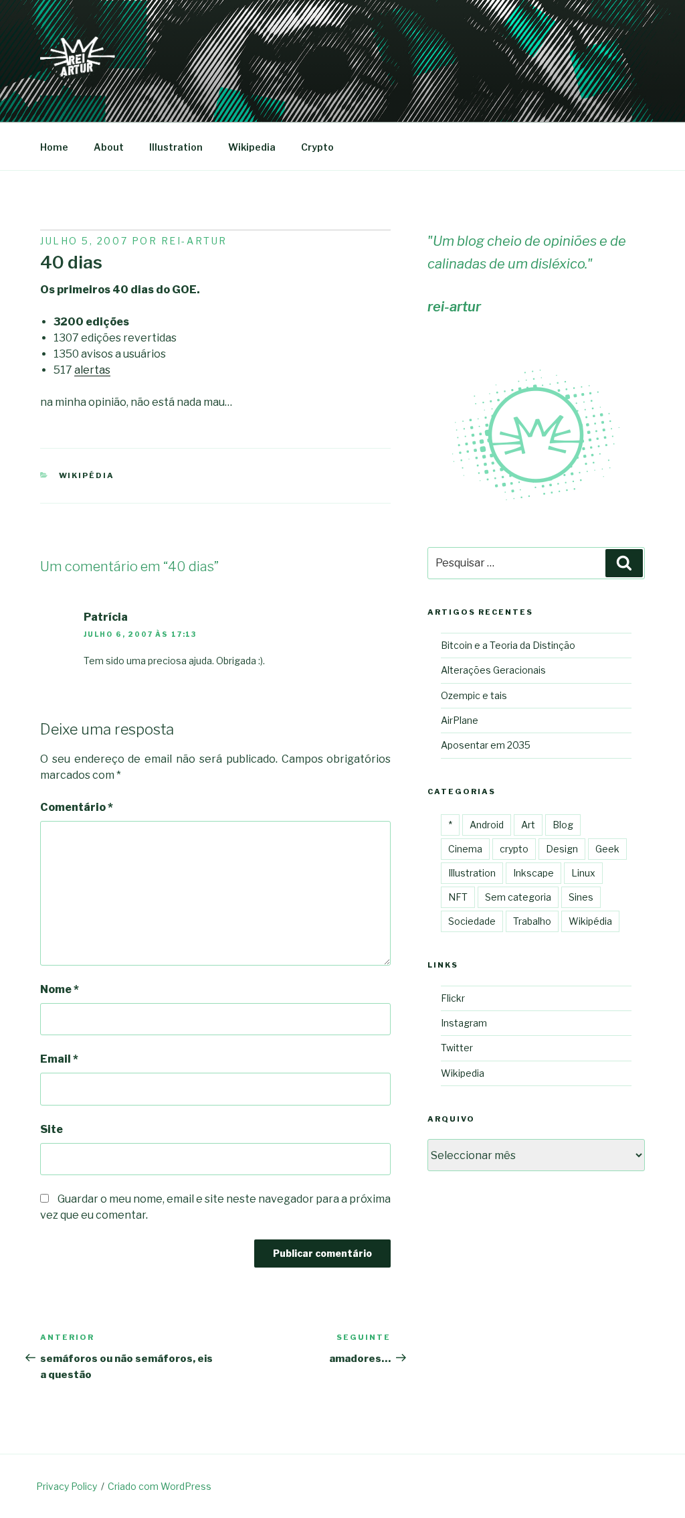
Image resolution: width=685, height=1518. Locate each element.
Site (51, 1129)
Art (528, 824)
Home (54, 147)
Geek (607, 848)
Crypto (317, 147)
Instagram (464, 1023)
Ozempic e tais (474, 695)
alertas (92, 370)
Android (487, 824)
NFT (458, 897)
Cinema (465, 848)
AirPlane (459, 720)
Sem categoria (518, 897)
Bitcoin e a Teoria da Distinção (508, 645)
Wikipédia (87, 475)
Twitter (457, 1047)
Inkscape (533, 873)
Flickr (453, 998)
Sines (581, 897)
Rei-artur (194, 240)
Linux (583, 873)
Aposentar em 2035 (485, 745)
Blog (563, 824)
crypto (514, 848)
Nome (59, 989)
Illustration (176, 147)
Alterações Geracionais (493, 670)
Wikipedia (252, 147)
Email (59, 1059)
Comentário (76, 807)
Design (562, 848)
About (109, 147)
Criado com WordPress (159, 1486)
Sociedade (472, 921)
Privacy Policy (66, 1486)
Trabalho (532, 921)
